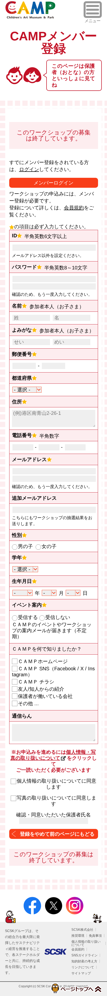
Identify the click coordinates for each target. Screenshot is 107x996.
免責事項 (95, 935)
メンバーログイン (53, 183)
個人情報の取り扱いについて (86, 943)
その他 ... (28, 703)
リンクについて (82, 967)
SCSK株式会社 (82, 929)
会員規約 (74, 207)
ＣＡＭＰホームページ (43, 661)
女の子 (49, 546)
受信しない (57, 617)
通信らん (22, 716)
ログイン (29, 169)
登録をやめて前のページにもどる (57, 834)
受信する (28, 617)
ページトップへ (76, 988)
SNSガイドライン (84, 955)
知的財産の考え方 (84, 961)
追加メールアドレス (34, 498)
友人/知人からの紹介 (41, 689)
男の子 (25, 546)
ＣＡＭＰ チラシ (36, 682)
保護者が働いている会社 (45, 696)
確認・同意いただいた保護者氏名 (53, 814)
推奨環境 (77, 935)
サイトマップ (81, 973)
